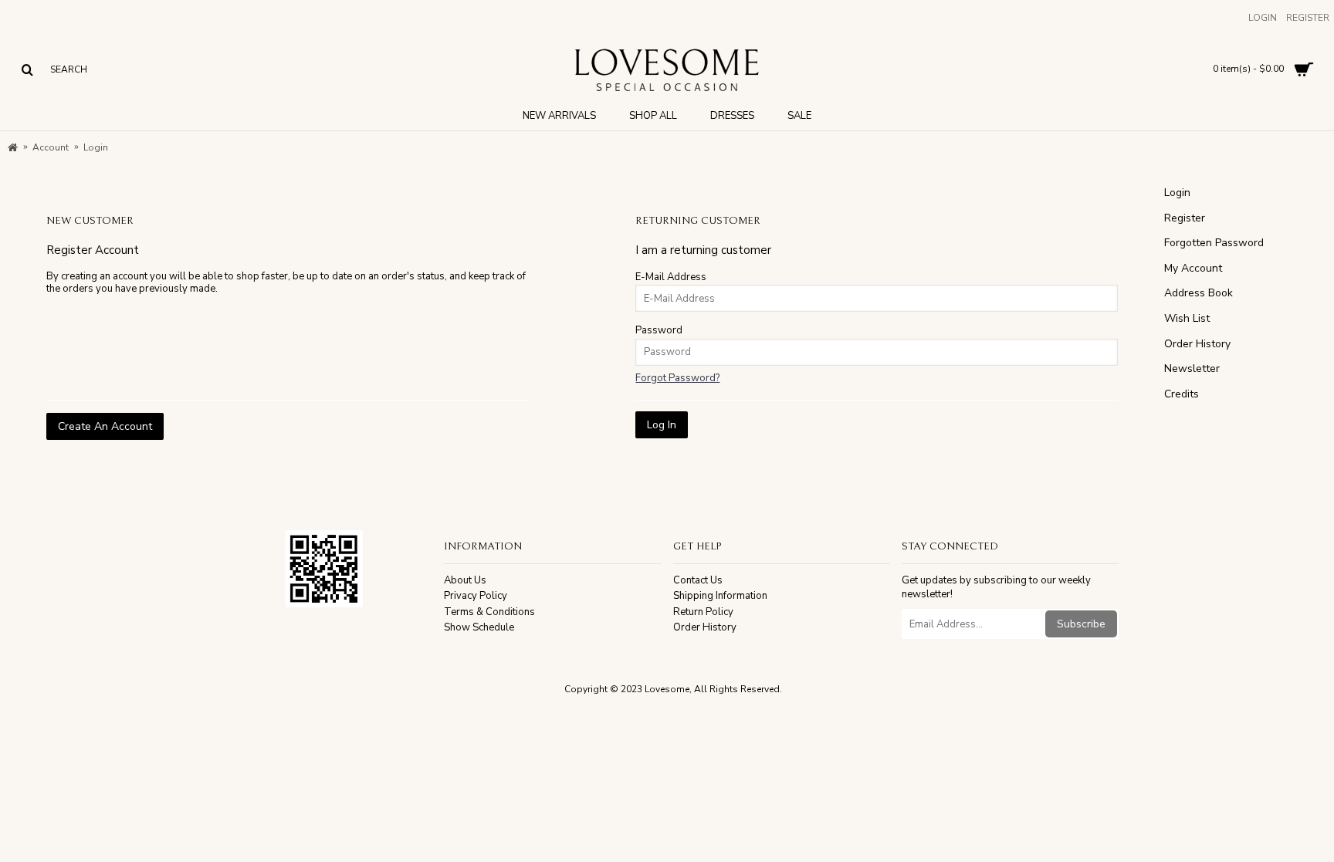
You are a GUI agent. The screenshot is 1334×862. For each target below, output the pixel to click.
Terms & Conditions (489, 612)
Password (658, 330)
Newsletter (1192, 368)
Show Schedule (479, 627)
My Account (1193, 268)
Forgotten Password (1214, 242)
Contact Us (698, 580)
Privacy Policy (475, 596)
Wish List (1187, 318)
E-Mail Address (670, 277)
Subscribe (1081, 624)
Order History (1197, 343)
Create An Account (105, 426)
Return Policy (703, 612)
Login (1177, 192)
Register (1184, 218)
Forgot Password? (677, 378)
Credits (1181, 394)
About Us (465, 580)
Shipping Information (720, 596)
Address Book (1198, 293)
